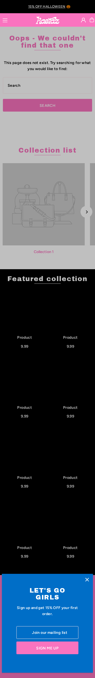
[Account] (83, 20)
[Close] (87, 579)
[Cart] (92, 19)
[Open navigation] (16, 19)
